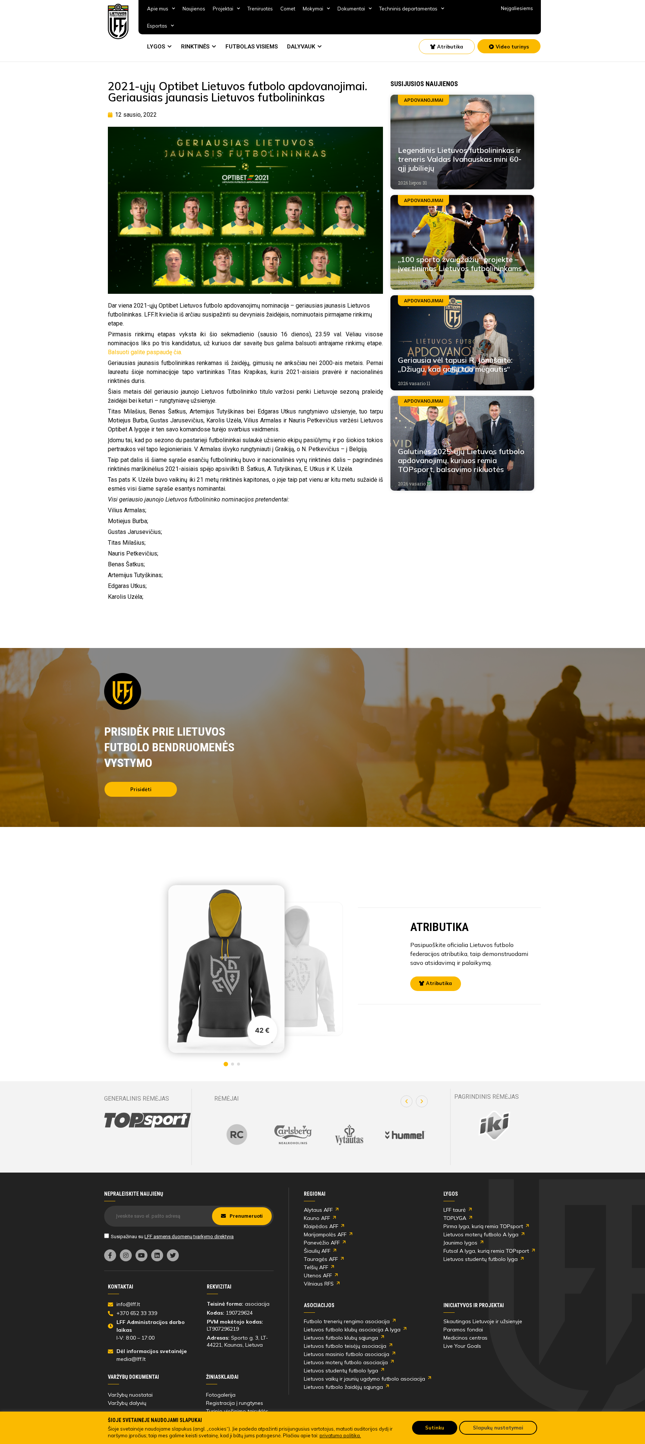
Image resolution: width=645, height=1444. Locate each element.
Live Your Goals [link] (462, 1346)
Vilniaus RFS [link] (319, 1283)
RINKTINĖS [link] (195, 46)
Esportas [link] (157, 26)
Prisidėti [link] (141, 789)
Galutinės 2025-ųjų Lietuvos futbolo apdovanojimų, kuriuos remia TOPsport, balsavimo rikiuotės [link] (461, 460)
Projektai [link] (223, 9)
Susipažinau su (172, 1236)
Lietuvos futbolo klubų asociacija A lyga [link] (352, 1329)
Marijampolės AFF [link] (325, 1234)
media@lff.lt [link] (131, 1359)
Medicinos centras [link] (465, 1337)
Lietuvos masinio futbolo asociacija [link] (346, 1354)
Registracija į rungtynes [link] (234, 1403)
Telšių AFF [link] (316, 1267)
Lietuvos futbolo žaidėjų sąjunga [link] (343, 1387)
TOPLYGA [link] (454, 1218)
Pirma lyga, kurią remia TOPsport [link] (483, 1226)
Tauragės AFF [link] (321, 1259)
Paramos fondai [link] (463, 1329)
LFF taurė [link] (454, 1210)
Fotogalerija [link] (221, 1394)
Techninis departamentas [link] (408, 9)
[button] (406, 1101)
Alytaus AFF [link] (318, 1210)
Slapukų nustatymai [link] (498, 1428)
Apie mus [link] (157, 9)
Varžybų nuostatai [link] (130, 1394)
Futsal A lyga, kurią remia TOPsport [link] (486, 1251)
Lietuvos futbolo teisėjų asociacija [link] (345, 1346)
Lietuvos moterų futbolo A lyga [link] (480, 1234)
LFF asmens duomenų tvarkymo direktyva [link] (189, 1236)
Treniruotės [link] (260, 9)
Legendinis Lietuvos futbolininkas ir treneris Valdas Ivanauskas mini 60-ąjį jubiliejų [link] (459, 159)
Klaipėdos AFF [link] (321, 1226)
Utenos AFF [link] (318, 1275)
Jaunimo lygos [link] (460, 1242)
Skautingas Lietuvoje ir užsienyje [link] (482, 1321)
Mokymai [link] (313, 9)
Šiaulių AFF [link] (317, 1251)
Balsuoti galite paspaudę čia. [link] (145, 352)
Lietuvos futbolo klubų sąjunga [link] (341, 1337)
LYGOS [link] (156, 46)
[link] (118, 21)
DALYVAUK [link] (301, 46)
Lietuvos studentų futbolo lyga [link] (480, 1259)
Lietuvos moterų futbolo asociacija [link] (346, 1362)
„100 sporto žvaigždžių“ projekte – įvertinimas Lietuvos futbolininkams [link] (460, 264)
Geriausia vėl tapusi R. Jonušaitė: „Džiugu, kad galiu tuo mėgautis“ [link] (455, 364)
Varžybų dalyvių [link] (127, 1403)
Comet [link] (287, 9)
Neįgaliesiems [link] (517, 8)
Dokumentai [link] (351, 9)
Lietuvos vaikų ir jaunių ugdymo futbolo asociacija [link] (364, 1378)
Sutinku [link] (434, 1428)
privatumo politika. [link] (340, 1435)
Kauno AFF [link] (317, 1218)
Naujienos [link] (194, 9)
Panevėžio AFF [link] (322, 1242)
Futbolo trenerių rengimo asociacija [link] (347, 1321)
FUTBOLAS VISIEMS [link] (251, 46)
